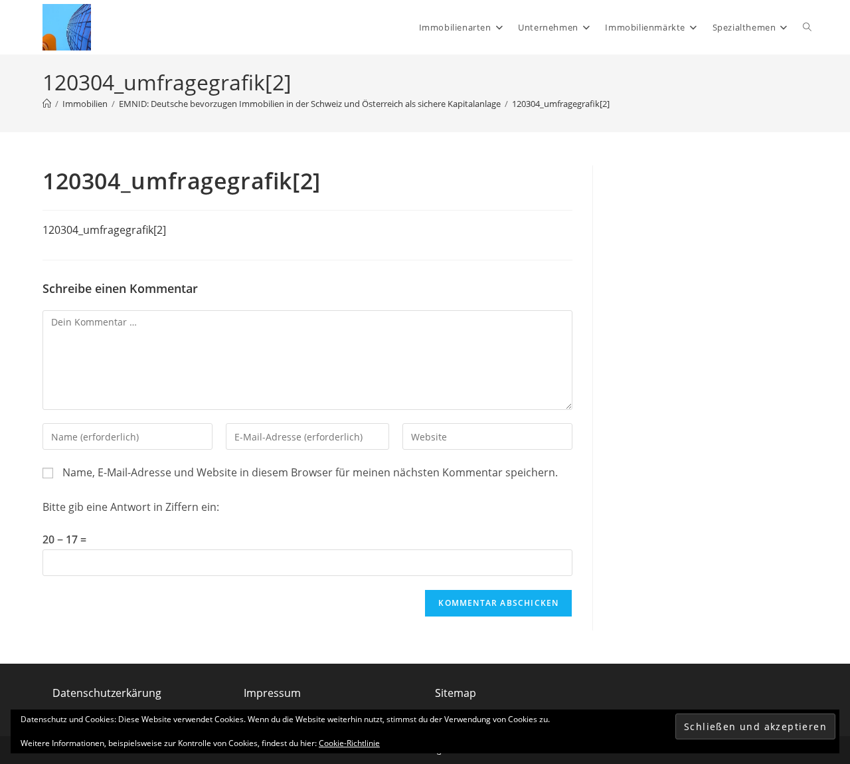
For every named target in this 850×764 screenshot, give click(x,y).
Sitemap (455, 693)
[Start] (46, 104)
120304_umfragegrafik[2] (561, 104)
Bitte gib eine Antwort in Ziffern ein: (130, 507)
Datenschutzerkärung (106, 693)
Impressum (272, 693)
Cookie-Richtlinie (349, 743)
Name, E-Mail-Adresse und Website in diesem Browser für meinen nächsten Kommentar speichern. (310, 472)
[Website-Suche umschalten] (807, 27)
